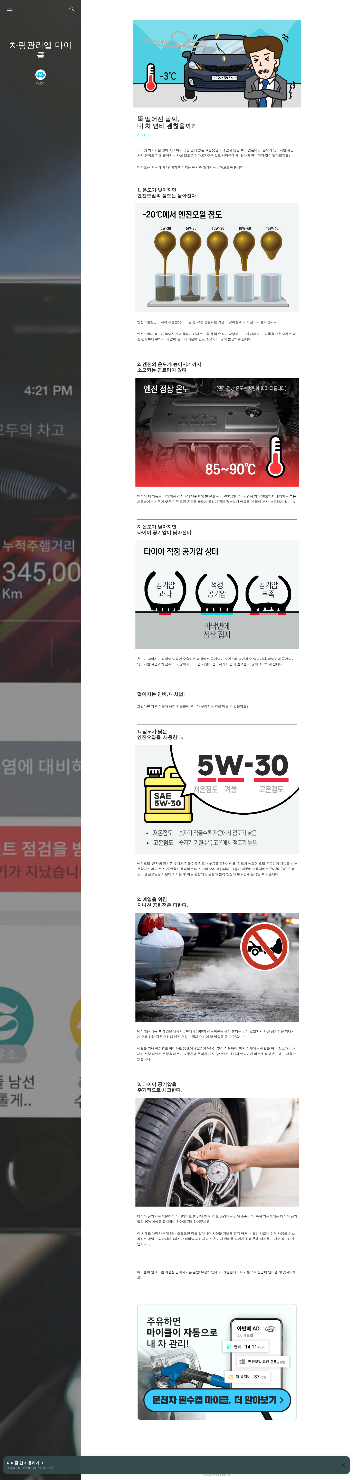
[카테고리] (9, 8)
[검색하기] (71, 9)
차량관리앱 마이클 (40, 50)
